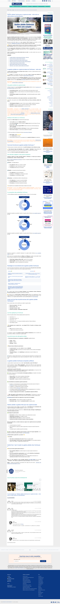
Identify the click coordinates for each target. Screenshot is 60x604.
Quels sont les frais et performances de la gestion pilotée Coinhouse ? (20, 61)
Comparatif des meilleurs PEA (27, 581)
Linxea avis (39, 576)
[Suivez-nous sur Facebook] (42, 1)
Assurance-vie (50, 90)
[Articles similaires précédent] (38, 480)
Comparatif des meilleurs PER (27, 582)
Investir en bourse (25, 576)
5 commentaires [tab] (10, 497)
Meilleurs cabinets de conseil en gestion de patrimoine (30, 588)
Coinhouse (10, 397)
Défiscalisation (50, 97)
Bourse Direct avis (40, 592)
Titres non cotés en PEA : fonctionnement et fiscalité (36, 484)
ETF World (11, 385)
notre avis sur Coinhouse (28, 132)
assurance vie (38, 87)
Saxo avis (39, 591)
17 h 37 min (39, 508)
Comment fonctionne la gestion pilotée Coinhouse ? (17, 58)
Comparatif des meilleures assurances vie (28, 577)
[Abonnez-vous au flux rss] (50, 1)
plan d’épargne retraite (10, 88)
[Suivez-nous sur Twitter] (46, 1)
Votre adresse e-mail (17, 559)
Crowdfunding (50, 96)
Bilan (52, 94)
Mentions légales (9, 586)
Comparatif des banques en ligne (27, 586)
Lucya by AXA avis (40, 582)
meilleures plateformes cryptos (35, 112)
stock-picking (23, 79)
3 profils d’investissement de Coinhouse (16, 159)
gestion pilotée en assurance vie (28, 75)
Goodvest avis (40, 588)
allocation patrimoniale (25, 108)
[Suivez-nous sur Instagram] (48, 1)
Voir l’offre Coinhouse (26, 432)
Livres (51, 101)
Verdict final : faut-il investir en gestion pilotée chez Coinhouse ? (19, 65)
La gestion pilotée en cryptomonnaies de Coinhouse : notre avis (19, 57)
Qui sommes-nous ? (10, 585)
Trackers (51, 106)
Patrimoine (51, 102)
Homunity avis (40, 593)
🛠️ (8, 576)
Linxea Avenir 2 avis (41, 577)
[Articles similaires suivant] (40, 480)
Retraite (51, 103)
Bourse (51, 95)
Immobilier (51, 100)
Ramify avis (39, 587)
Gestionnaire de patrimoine (26, 587)
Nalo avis (39, 586)
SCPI (19, 389)
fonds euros (18, 387)
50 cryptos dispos (32, 459)
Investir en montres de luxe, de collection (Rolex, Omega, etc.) (20, 484)
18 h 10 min (39, 521)
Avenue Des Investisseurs (12, 34)
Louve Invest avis (40, 596)
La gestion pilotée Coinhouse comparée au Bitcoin (17, 62)
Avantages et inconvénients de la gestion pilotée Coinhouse (18, 60)
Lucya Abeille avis (40, 583)
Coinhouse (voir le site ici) (16, 43)
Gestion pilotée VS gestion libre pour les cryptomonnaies (18, 64)
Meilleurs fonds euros (25, 578)
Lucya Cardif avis (40, 581)
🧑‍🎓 (9, 577)
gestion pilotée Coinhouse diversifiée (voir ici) (17, 114)
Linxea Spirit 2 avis (40, 578)
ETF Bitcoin (22, 112)
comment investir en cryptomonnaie (17, 82)
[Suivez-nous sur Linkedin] (44, 1)
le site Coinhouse (35, 296)
